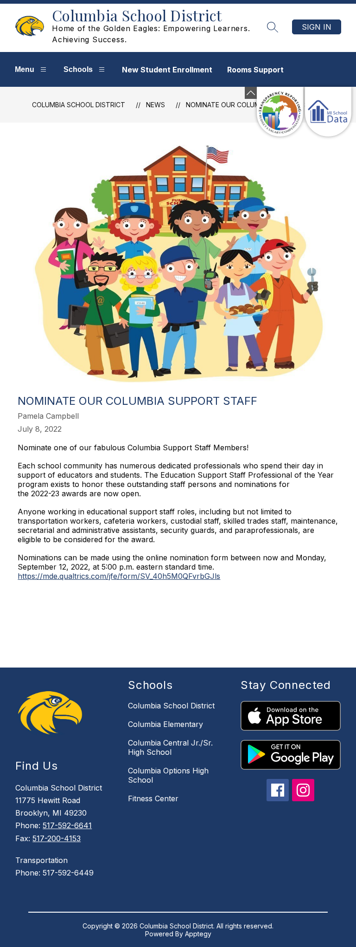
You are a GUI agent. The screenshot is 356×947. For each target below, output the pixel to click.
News (155, 105)
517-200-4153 (56, 838)
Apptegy (198, 934)
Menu (24, 69)
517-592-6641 (67, 825)
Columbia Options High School (168, 775)
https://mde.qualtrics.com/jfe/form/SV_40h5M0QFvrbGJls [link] (119, 576)
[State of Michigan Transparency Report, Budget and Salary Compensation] (280, 111)
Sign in (316, 27)
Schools (78, 69)
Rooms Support (255, 69)
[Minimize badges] (251, 93)
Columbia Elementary (165, 724)
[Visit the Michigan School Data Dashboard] (328, 111)
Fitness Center (153, 798)
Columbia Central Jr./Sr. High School (170, 747)
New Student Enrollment (167, 69)
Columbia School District (78, 105)
